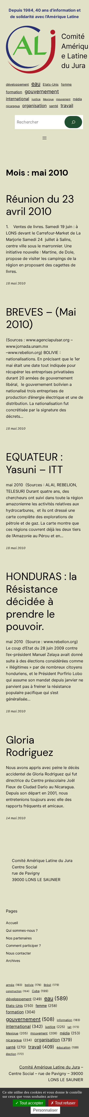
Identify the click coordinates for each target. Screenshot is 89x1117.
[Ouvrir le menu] (44, 138)
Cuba (40, 991)
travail (67, 105)
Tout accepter (31, 1103)
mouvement (63, 99)
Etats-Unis (51, 84)
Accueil (12, 923)
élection (15, 1054)
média (77, 99)
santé (53, 106)
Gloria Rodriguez (29, 746)
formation (14, 92)
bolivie (33, 985)
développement (17, 84)
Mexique (48, 99)
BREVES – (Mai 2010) (41, 318)
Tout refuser (64, 1103)
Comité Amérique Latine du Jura (49, 1067)
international (17, 98)
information (68, 1020)
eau (35, 83)
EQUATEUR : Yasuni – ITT (34, 463)
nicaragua (13, 106)
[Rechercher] (73, 122)
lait (73, 1027)
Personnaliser (45, 1110)
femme (66, 84)
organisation (34, 105)
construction (17, 991)
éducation (68, 1047)
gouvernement (42, 91)
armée (14, 985)
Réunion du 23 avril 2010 (40, 205)
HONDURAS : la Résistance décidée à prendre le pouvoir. (41, 601)
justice (36, 99)
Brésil (51, 985)
